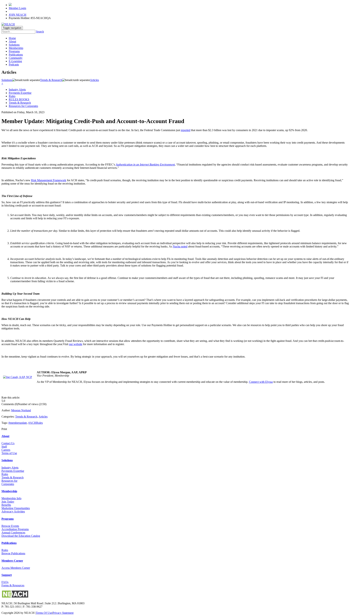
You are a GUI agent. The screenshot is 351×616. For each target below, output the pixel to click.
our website (75, 344)
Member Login (17, 8)
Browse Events (10, 525)
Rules (12, 96)
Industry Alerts (17, 89)
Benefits (6, 504)
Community (15, 57)
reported (185, 130)
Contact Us (7, 443)
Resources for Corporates (23, 106)
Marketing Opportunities (15, 508)
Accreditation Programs (15, 529)
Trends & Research (20, 102)
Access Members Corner (15, 567)
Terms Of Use (44, 612)
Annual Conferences (13, 532)
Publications (16, 54)
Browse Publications (13, 553)
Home (12, 38)
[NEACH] (8, 24)
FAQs (4, 582)
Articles (43, 416)
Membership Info (11, 498)
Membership (16, 48)
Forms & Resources (12, 585)
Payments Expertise (20, 92)
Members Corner (12, 560)
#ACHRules (35, 422)
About (12, 41)
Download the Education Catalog (20, 535)
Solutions (14, 44)
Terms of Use (9, 453)
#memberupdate (17, 422)
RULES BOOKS (19, 99)
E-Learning (15, 61)
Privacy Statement (63, 612)
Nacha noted (180, 246)
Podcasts (14, 64)
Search (40, 31)
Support (6, 574)
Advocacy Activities (13, 511)
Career (5, 449)
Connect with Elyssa (261, 381)
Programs (14, 51)
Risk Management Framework (48, 180)
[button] (2, 83)
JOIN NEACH (17, 14)
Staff (4, 446)
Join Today (7, 501)
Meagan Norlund (21, 410)
